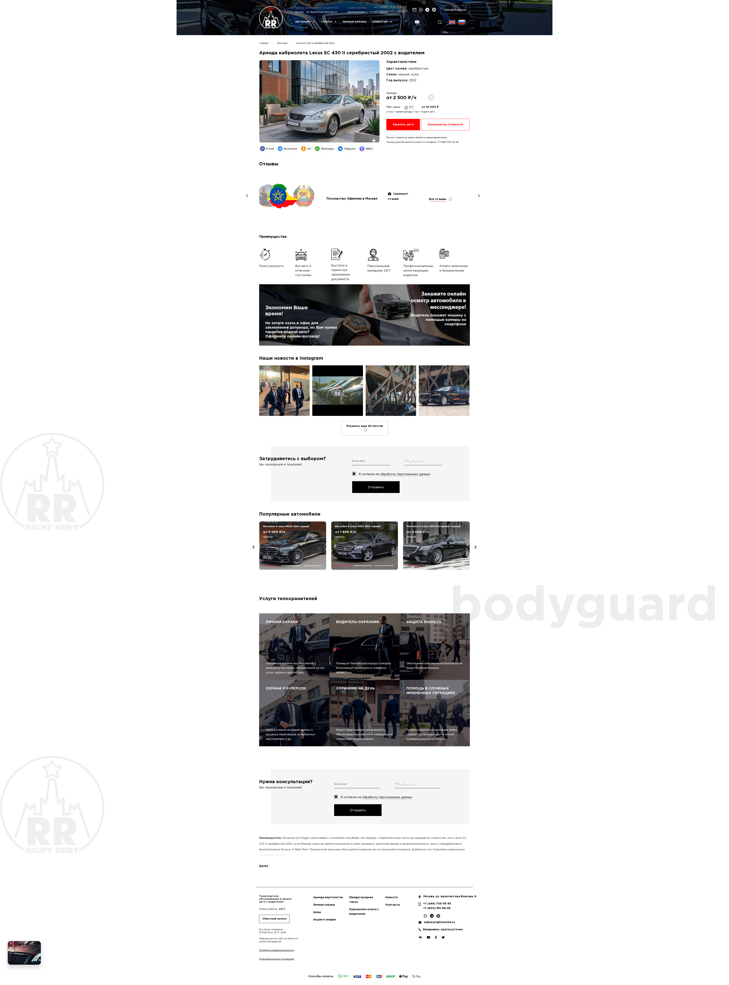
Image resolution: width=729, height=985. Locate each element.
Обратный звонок (274, 919)
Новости (391, 897)
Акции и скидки (324, 920)
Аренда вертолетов (328, 897)
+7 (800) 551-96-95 (390, 11)
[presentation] (253, 547)
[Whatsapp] (421, 10)
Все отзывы (437, 199)
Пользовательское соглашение (276, 958)
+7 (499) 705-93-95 (390, 7)
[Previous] (247, 195)
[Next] (478, 195)
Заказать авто (403, 124)
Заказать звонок (455, 9)
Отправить (376, 487)
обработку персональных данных (405, 474)
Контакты (392, 905)
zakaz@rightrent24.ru (439, 922)
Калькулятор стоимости (445, 124)
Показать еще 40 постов (364, 426)
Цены (317, 912)
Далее (263, 866)
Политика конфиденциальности (276, 950)
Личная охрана (354, 22)
